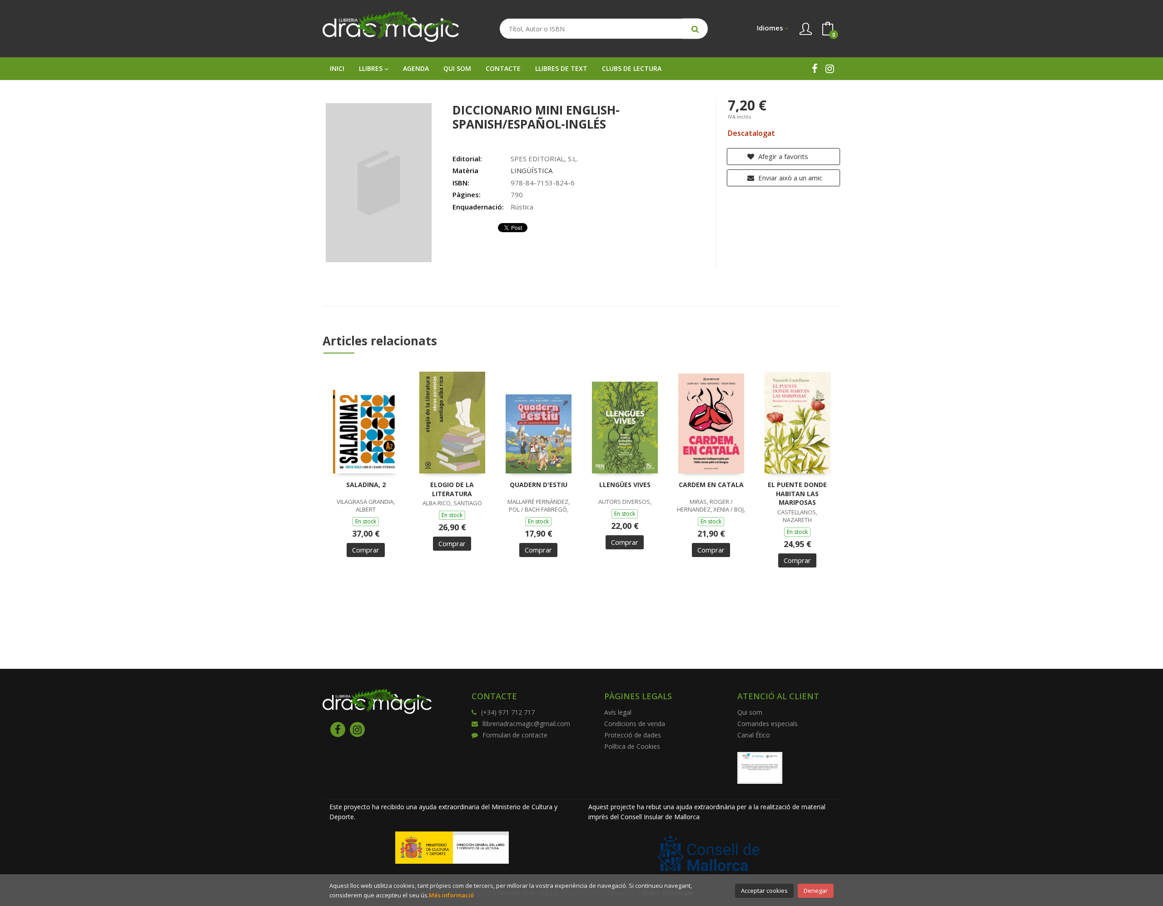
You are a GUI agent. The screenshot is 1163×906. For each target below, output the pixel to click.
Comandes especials (767, 723)
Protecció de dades (632, 735)
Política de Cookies (632, 746)
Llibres (371, 68)
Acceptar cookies (764, 890)
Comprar (365, 549)
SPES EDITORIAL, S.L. (544, 158)
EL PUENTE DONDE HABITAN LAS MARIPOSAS (797, 493)
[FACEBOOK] (814, 68)
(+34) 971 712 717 (508, 712)
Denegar (816, 890)
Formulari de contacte (514, 735)
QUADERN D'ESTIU (538, 484)
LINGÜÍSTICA (531, 170)
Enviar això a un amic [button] (789, 177)
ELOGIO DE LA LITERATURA (452, 489)
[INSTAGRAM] (829, 68)
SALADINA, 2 (366, 484)
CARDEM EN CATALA (711, 484)
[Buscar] (695, 29)
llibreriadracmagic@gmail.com (526, 723)
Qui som (749, 712)
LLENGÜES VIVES (625, 484)
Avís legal (617, 712)
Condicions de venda (634, 723)
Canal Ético (753, 735)
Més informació (451, 895)
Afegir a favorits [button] (782, 156)
